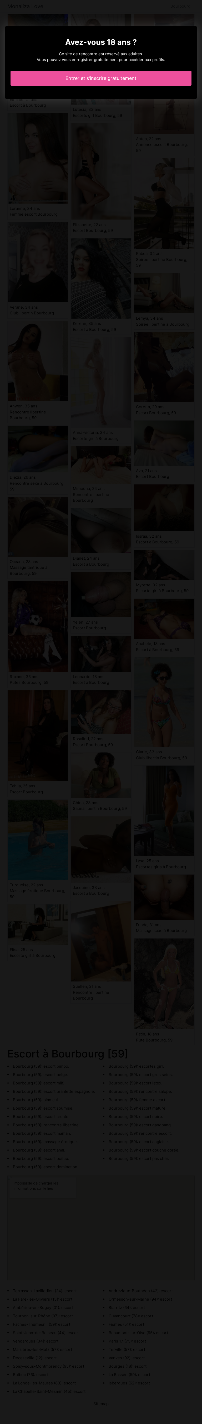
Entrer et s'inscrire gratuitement (101, 78)
